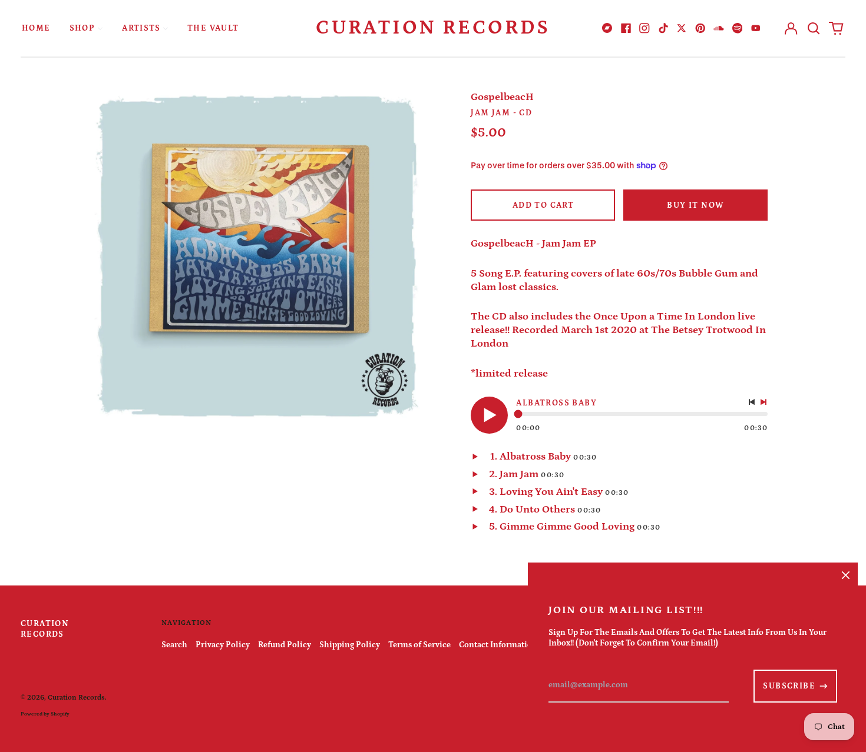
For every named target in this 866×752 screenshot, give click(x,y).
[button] (813, 28)
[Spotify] (737, 28)
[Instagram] (644, 28)
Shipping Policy (349, 645)
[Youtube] (756, 28)
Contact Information (498, 645)
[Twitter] (681, 28)
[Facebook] (626, 28)
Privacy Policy (223, 645)
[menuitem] (36, 28)
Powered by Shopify (45, 714)
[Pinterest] (700, 28)
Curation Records (433, 27)
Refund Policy (284, 645)
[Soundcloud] (718, 28)
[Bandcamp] (607, 28)
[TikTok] (663, 28)
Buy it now (695, 205)
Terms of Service (419, 645)
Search (174, 645)
